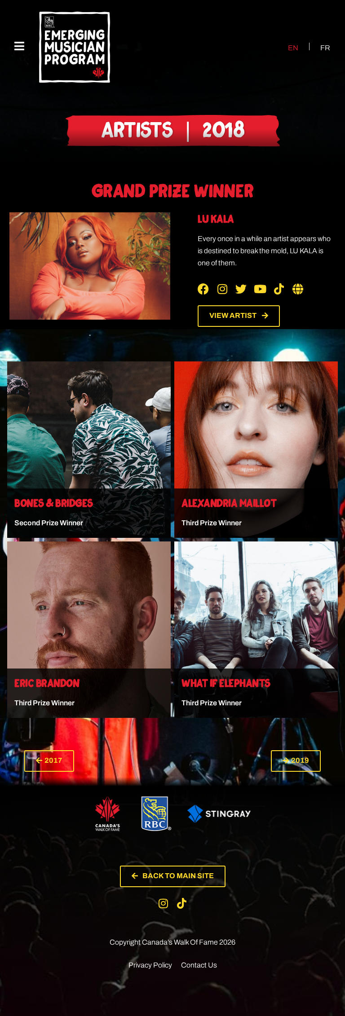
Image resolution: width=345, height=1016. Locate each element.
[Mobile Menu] (19, 46)
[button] (49, 761)
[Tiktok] (278, 289)
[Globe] (297, 289)
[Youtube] (259, 289)
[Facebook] (203, 289)
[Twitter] (241, 289)
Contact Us (199, 965)
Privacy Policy (150, 965)
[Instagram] (222, 289)
